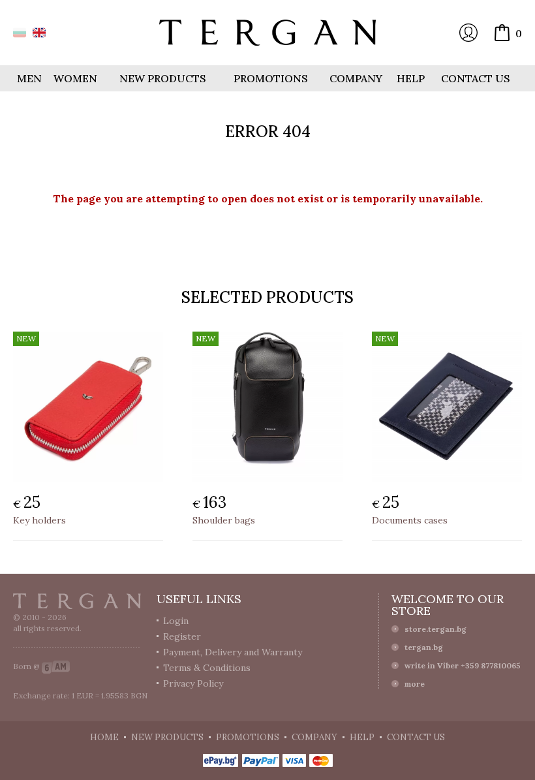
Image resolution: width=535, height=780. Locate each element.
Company (355, 78)
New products (162, 78)
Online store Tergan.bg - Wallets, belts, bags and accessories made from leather (267, 33)
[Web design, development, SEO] (56, 666)
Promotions (271, 78)
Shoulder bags (223, 520)
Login (468, 32)
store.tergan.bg (435, 629)
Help (411, 78)
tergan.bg (424, 647)
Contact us (475, 78)
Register (182, 636)
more (415, 684)
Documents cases (410, 520)
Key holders (39, 520)
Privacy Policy (193, 683)
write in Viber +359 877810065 (463, 665)
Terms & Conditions (207, 668)
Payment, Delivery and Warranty (232, 652)
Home (104, 737)
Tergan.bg (77, 601)
